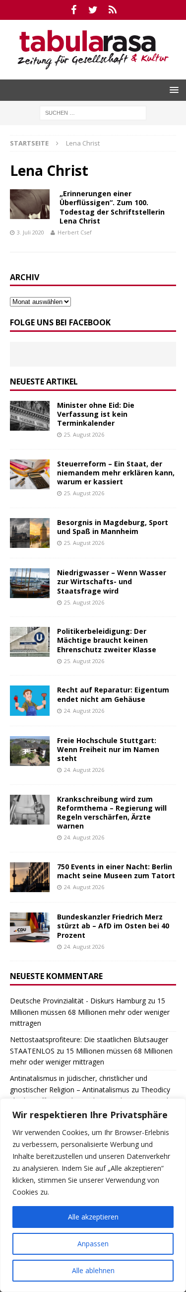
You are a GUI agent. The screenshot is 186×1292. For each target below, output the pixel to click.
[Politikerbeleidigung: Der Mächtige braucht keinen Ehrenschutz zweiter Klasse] (30, 642)
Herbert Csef (75, 232)
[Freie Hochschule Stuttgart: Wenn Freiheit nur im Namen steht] (30, 751)
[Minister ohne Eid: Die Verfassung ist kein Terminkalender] (30, 416)
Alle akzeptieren (93, 1216)
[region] (93, 1195)
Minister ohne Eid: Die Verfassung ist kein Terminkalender (95, 414)
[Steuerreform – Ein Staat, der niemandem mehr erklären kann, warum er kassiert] (30, 474)
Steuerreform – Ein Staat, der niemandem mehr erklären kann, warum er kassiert (116, 472)
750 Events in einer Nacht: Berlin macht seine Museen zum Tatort (116, 871)
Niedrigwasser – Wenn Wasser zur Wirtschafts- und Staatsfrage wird (111, 581)
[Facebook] (73, 10)
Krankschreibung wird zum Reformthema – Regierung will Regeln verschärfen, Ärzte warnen (112, 812)
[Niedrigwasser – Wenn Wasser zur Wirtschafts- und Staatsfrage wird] (30, 583)
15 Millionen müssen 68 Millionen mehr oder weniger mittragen (90, 1012)
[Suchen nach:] (93, 112)
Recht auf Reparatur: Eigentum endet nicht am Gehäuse (113, 694)
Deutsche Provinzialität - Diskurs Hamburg (78, 1000)
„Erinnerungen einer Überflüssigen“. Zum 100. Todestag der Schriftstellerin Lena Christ (112, 207)
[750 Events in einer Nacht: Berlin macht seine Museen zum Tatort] (30, 877)
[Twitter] (93, 10)
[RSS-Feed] (112, 10)
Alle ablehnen (93, 1270)
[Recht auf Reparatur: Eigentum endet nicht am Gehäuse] (30, 700)
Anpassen (93, 1243)
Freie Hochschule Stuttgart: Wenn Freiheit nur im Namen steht (108, 749)
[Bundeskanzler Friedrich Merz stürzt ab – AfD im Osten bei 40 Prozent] (30, 927)
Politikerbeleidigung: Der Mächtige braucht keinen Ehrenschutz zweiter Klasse (106, 640)
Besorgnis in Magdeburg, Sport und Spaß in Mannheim (112, 527)
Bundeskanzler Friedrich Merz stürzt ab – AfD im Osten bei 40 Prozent (113, 925)
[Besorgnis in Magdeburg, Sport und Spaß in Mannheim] (30, 533)
